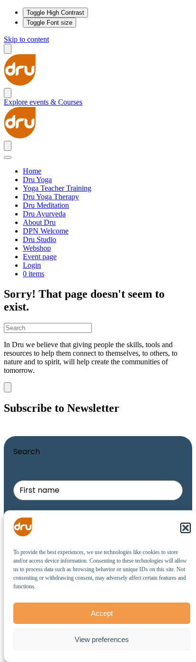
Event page (40, 257)
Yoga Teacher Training (57, 188)
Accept (102, 613)
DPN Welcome (46, 231)
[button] (185, 528)
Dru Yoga (37, 179)
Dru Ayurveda (44, 214)
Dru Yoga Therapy (51, 197)
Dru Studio (39, 239)
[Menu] (7, 49)
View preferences (102, 639)
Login (32, 265)
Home (32, 171)
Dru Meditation (46, 205)
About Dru (39, 222)
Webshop (37, 248)
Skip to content (26, 39)
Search (26, 451)
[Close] (7, 157)
